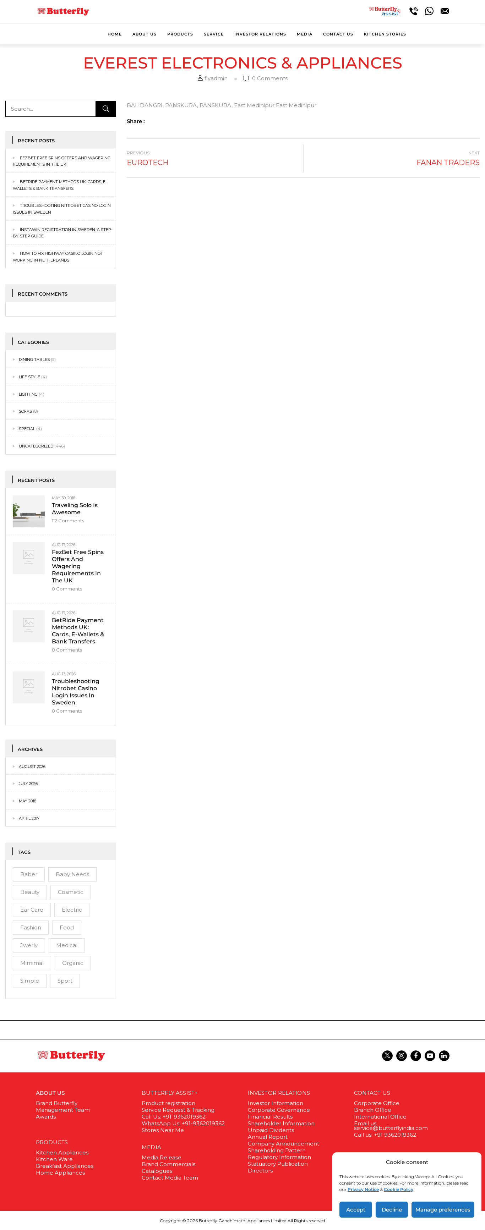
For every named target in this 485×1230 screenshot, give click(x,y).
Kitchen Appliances (62, 1152)
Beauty (29, 892)
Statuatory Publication (278, 1163)
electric (72, 909)
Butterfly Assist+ (170, 1092)
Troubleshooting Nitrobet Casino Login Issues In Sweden (75, 692)
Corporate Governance (279, 1110)
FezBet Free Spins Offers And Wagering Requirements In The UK (78, 566)
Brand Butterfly (56, 1103)
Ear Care (31, 909)
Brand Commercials (168, 1164)
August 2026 (32, 766)
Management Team (63, 1110)
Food (67, 927)
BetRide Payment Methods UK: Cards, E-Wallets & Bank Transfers (78, 631)
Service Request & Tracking (178, 1110)
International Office (380, 1116)
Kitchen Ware (54, 1159)
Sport (65, 980)
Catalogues (157, 1171)
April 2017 (29, 818)
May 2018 (27, 800)
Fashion (30, 927)
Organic (72, 963)
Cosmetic (70, 892)
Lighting (28, 394)
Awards (46, 1116)
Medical (66, 945)
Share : (136, 121)
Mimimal (32, 963)
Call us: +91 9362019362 (385, 1134)
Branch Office (372, 1110)
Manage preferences (442, 1209)
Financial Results (270, 1116)
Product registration (168, 1103)
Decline (392, 1209)
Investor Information (275, 1103)
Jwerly (29, 945)
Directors (260, 1170)
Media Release (161, 1157)
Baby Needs (72, 874)
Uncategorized (36, 446)
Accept (355, 1209)
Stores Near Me (163, 1130)
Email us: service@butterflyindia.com (391, 1125)
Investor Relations (279, 1092)
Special (27, 428)
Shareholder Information (281, 1123)
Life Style (29, 376)
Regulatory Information (279, 1157)
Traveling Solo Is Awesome (75, 509)
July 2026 (28, 783)
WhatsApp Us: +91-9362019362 (183, 1123)
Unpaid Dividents (271, 1130)
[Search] (106, 109)
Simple (29, 980)
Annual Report (268, 1136)
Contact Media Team (170, 1177)
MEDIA (151, 1147)
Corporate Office (376, 1103)
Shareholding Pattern (277, 1150)
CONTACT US (372, 1092)
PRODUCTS (52, 1142)
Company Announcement (283, 1143)
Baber (28, 874)
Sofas (25, 411)
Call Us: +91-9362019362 (174, 1116)
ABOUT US (50, 1092)
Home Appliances (60, 1172)
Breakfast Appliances (64, 1166)
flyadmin (216, 78)
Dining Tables (34, 359)
